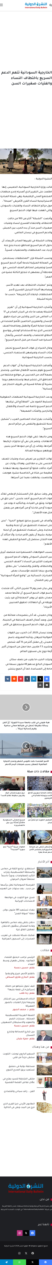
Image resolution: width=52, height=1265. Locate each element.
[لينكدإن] (33, 679)
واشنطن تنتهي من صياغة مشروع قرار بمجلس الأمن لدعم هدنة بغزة (40, 849)
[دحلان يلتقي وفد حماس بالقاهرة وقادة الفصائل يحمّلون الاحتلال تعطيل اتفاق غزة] (44, 926)
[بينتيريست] (20, 679)
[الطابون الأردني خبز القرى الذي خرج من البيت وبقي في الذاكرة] (44, 1107)
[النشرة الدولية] (36, 5)
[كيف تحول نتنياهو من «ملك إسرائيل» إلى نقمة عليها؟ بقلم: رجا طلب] (44, 990)
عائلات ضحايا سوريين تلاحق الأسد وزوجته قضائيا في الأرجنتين (40, 795)
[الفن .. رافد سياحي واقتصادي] (44, 1095)
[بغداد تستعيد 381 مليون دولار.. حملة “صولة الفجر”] (44, 913)
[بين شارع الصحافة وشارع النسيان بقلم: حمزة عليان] (44, 1035)
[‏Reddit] (14, 679)
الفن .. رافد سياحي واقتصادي (19, 1091)
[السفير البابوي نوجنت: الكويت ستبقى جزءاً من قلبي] (44, 1057)
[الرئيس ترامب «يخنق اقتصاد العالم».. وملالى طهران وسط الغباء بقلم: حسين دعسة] (44, 961)
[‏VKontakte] (7, 679)
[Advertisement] (26, 40)
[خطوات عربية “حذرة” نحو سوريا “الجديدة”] (12, 837)
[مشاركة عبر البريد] (47, 685)
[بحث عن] (50, 6)
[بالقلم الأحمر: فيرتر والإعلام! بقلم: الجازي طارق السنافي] (44, 977)
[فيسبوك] (47, 679)
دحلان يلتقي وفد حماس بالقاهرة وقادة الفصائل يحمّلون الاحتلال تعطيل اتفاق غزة (18, 926)
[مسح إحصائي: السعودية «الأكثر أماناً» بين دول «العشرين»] (12, 810)
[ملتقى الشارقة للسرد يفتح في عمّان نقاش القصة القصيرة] (44, 1082)
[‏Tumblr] (27, 679)
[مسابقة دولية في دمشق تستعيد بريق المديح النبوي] (44, 1070)
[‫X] (40, 679)
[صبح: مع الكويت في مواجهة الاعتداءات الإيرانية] (44, 901)
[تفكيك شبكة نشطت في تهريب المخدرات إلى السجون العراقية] (44, 939)
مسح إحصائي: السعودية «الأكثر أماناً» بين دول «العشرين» (14, 822)
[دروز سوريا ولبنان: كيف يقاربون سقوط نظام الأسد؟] (12, 783)
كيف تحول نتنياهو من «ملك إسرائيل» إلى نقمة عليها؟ (20, 990)
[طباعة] (40, 685)
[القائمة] (1, 6)
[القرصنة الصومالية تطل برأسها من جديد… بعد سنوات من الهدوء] (44, 888)
